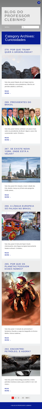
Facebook (38, 2)
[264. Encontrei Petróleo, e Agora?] (21, 375)
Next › (27, 397)
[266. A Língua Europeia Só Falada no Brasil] (21, 239)
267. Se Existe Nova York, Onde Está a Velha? (17, 151)
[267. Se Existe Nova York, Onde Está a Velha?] (21, 181)
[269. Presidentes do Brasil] (21, 124)
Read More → (8, 92)
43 (23, 397)
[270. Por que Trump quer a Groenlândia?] (21, 77)
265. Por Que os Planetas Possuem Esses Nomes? (17, 266)
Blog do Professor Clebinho (17, 16)
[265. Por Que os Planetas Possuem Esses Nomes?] (21, 324)
